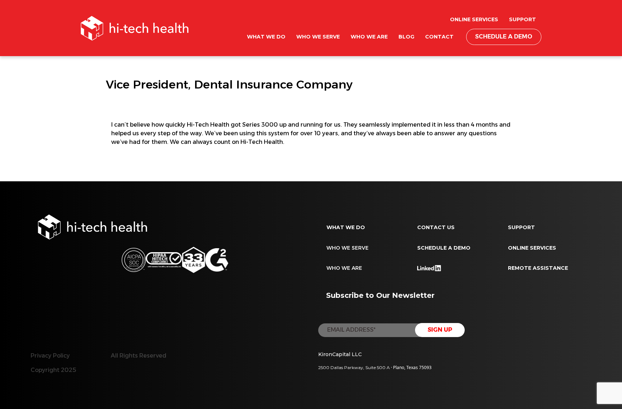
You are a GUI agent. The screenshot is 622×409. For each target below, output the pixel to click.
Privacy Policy (50, 355)
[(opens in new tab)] (216, 259)
